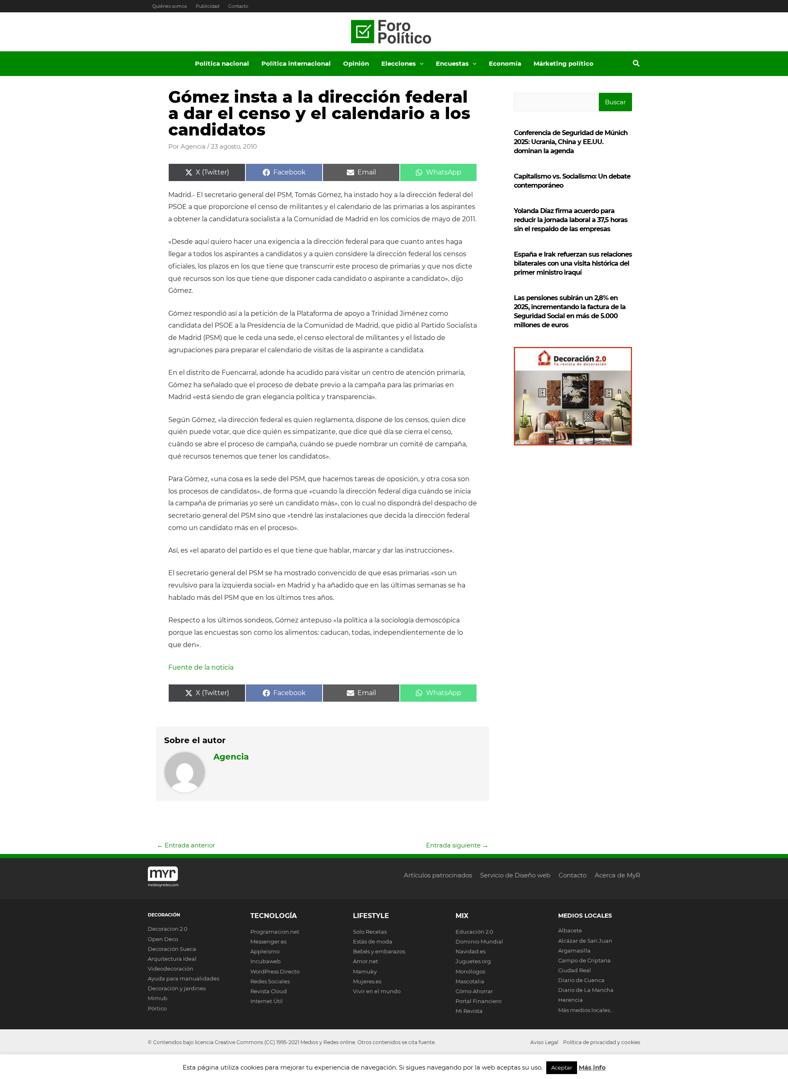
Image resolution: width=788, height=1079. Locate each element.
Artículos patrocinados (438, 875)
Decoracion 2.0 (168, 928)
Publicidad (207, 6)
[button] (420, 63)
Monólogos (470, 971)
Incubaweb (265, 961)
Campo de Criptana (584, 960)
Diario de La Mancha (586, 990)
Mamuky (365, 971)
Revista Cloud (268, 991)
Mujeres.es (367, 981)
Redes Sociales (270, 981)
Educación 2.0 (474, 931)
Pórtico (157, 1008)
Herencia (570, 999)
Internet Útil (266, 1001)
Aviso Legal (544, 1042)
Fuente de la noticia (201, 667)
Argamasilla (574, 950)
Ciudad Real (574, 970)
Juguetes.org (473, 961)
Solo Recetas (370, 931)
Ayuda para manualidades (183, 978)
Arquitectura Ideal (172, 958)
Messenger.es (268, 941)
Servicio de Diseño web (515, 875)
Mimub (157, 998)
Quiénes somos (169, 6)
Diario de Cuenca (581, 980)
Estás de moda (372, 941)
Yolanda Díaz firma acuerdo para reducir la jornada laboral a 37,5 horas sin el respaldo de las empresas (571, 220)
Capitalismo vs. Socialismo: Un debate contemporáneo (572, 180)
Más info (592, 1067)
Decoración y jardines (177, 988)
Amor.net (365, 961)
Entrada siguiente (457, 845)
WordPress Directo (275, 971)
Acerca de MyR (617, 875)
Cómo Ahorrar (474, 991)
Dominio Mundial (479, 941)
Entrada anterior (186, 845)
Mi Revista (469, 1011)
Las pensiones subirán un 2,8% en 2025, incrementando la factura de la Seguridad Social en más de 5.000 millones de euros (569, 311)
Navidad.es (471, 951)
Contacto (238, 6)
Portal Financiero (479, 1001)
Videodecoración (170, 968)
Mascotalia (470, 981)
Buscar (615, 102)
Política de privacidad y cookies (601, 1042)
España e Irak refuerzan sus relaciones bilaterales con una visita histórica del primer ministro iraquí (573, 263)
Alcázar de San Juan (585, 940)
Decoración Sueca (172, 949)
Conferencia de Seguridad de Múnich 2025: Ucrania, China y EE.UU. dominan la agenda (571, 142)
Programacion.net (274, 931)
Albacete (570, 930)
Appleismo (264, 951)
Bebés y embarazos (379, 951)
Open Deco (163, 939)
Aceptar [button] (561, 1067)
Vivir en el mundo (377, 991)
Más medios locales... (586, 1010)
